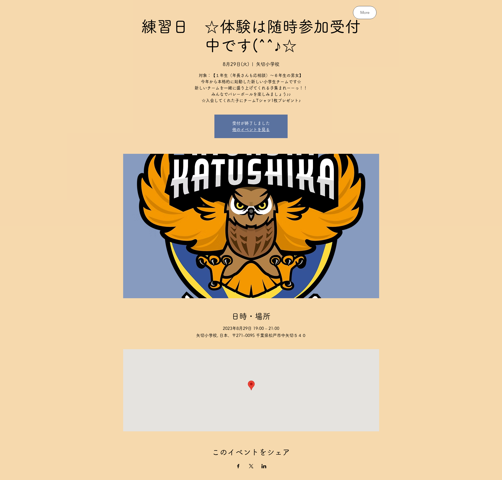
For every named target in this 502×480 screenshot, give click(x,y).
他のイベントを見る (251, 129)
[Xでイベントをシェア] (251, 466)
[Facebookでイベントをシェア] (238, 466)
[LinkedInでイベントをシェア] (263, 466)
